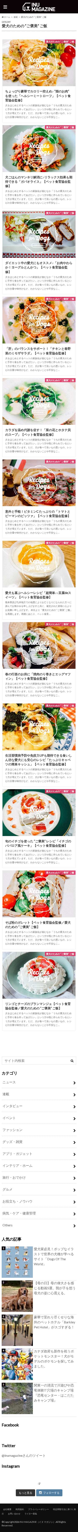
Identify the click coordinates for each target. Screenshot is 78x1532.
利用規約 (20, 1509)
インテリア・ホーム (17, 1165)
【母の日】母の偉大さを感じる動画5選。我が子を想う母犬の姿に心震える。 (55, 1288)
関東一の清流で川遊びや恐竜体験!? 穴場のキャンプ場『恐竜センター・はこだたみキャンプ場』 (54, 1392)
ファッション (12, 1130)
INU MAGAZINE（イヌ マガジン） (37, 1522)
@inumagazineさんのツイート (24, 1455)
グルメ (7, 1189)
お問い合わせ (14, 1513)
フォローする (51, 1492)
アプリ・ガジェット (17, 1153)
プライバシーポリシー (38, 1509)
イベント (9, 1118)
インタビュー (12, 1106)
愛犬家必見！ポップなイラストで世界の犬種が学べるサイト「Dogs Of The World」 (54, 1256)
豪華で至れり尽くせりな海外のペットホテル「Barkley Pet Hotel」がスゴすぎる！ (54, 1322)
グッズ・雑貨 (12, 1142)
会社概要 (7, 1509)
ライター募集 (31, 1513)
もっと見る (25, 1492)
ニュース (9, 1082)
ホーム (7, 17)
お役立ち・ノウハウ (17, 1201)
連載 (16, 17)
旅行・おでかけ (14, 1177)
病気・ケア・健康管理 (19, 1213)
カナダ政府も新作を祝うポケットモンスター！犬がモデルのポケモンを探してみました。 (54, 1358)
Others (7, 1225)
